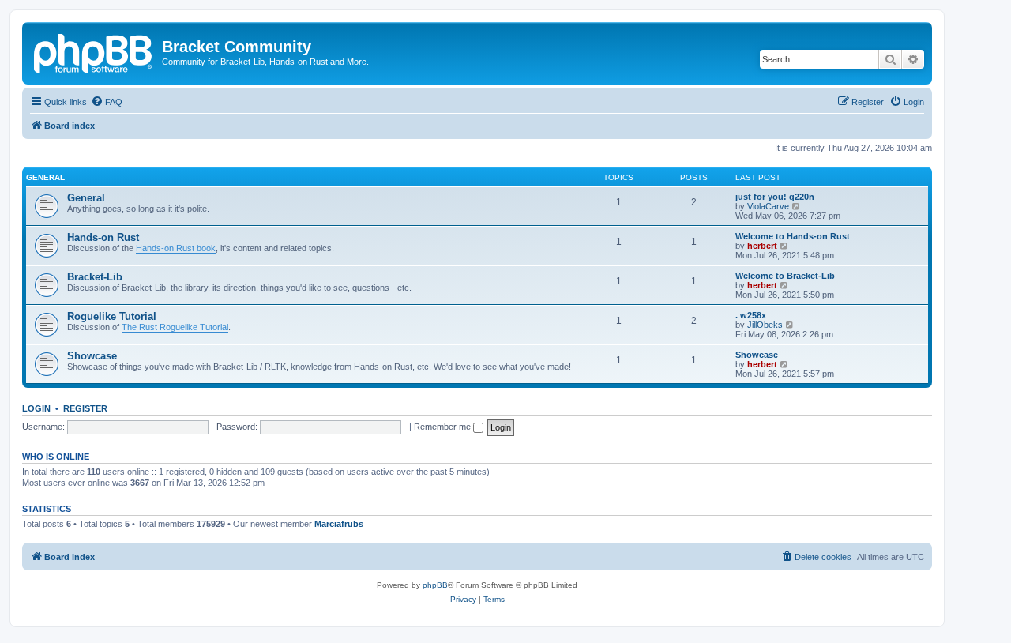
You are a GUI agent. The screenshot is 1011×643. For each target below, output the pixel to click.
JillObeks (765, 324)
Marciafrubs (338, 523)
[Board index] (94, 51)
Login (36, 408)
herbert (762, 245)
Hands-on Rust (103, 237)
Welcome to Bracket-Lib (785, 275)
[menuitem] (106, 101)
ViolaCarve (768, 206)
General (45, 177)
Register (85, 408)
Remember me (443, 426)
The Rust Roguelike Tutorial (175, 327)
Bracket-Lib (94, 277)
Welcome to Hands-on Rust (792, 236)
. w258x (750, 315)
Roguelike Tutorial (111, 316)
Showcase (92, 356)
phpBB (435, 585)
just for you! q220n (774, 196)
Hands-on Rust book (176, 248)
